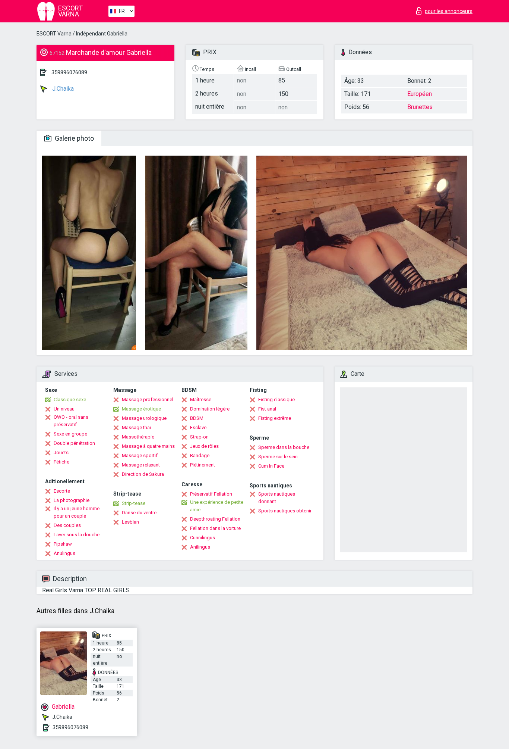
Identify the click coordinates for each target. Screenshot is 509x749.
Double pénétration (74, 443)
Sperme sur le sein (278, 456)
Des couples (67, 525)
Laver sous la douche (76, 534)
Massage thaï (136, 427)
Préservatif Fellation (211, 494)
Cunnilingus (202, 537)
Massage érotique (141, 409)
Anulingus (64, 553)
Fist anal (267, 409)
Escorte (62, 491)
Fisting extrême (274, 418)
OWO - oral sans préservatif (71, 420)
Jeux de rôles (204, 446)
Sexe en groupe (70, 434)
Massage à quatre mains (148, 446)
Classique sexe (70, 399)
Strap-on (199, 437)
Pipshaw (63, 544)
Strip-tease (133, 503)
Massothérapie (138, 437)
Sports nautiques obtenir (285, 511)
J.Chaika (62, 88)
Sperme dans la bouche (283, 447)
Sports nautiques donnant (276, 497)
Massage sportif (140, 455)
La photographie (71, 500)
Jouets (61, 452)
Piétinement (202, 465)
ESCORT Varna (54, 34)
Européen (419, 93)
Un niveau (64, 409)
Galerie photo (73, 138)
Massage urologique (144, 418)
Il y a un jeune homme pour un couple (76, 512)
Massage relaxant (141, 465)
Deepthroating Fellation (215, 519)
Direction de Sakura (143, 474)
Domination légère (210, 409)
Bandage (199, 455)
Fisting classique (276, 399)
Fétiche (61, 462)
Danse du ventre (139, 512)
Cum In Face (271, 466)
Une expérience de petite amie (216, 505)
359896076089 (69, 72)
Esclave (198, 427)
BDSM (196, 418)
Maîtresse (200, 399)
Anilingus (200, 547)
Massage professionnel (147, 399)
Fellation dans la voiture (215, 528)
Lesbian (130, 522)
